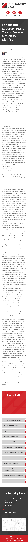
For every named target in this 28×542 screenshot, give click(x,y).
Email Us (14, 15)
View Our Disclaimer (10, 538)
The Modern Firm (19, 540)
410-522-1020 (8, 506)
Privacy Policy (19, 538)
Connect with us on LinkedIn (12, 512)
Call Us (8, 15)
